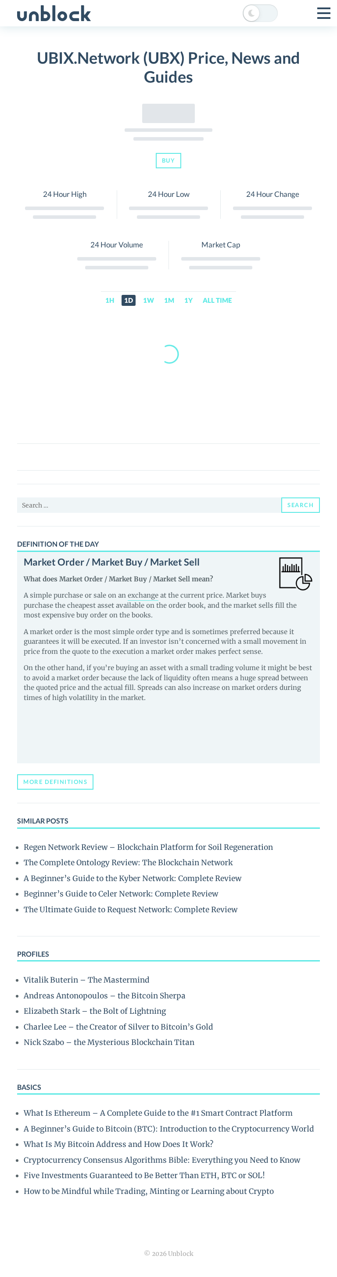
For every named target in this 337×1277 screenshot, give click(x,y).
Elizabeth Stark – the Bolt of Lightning (95, 1011)
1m (169, 300)
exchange (143, 595)
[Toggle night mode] (260, 13)
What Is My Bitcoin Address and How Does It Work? (118, 1144)
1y (188, 300)
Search (300, 504)
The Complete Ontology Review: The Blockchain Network (128, 862)
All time (217, 300)
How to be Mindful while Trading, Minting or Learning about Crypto (149, 1191)
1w (148, 300)
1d (128, 300)
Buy (169, 160)
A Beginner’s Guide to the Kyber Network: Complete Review (132, 878)
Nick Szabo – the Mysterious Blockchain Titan (109, 1042)
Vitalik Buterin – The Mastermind (87, 980)
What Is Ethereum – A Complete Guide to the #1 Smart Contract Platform (158, 1113)
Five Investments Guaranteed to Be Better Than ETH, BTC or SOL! (144, 1175)
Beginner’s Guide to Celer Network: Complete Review (121, 894)
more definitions (55, 781)
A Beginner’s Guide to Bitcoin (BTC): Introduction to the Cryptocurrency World (169, 1129)
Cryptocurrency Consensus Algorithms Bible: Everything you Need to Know (162, 1160)
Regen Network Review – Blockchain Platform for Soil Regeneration (148, 847)
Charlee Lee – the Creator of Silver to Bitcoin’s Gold (118, 1027)
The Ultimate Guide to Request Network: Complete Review (130, 909)
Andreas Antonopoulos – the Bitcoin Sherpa (105, 996)
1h (109, 300)
